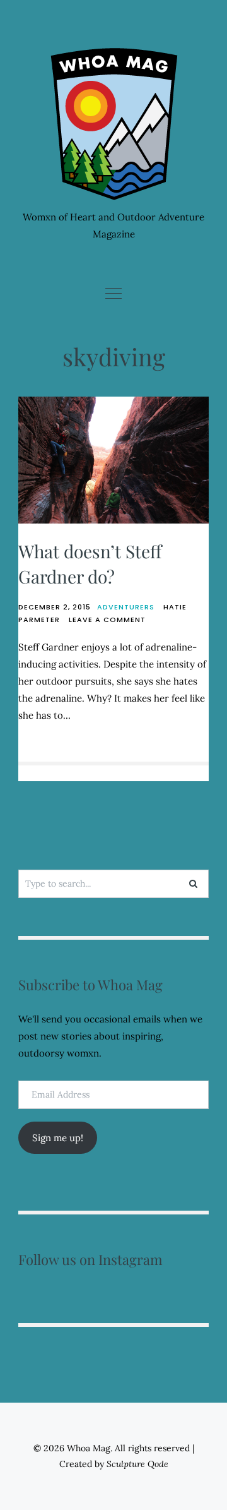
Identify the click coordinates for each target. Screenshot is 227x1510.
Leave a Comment (107, 619)
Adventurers (125, 607)
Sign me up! (57, 1138)
